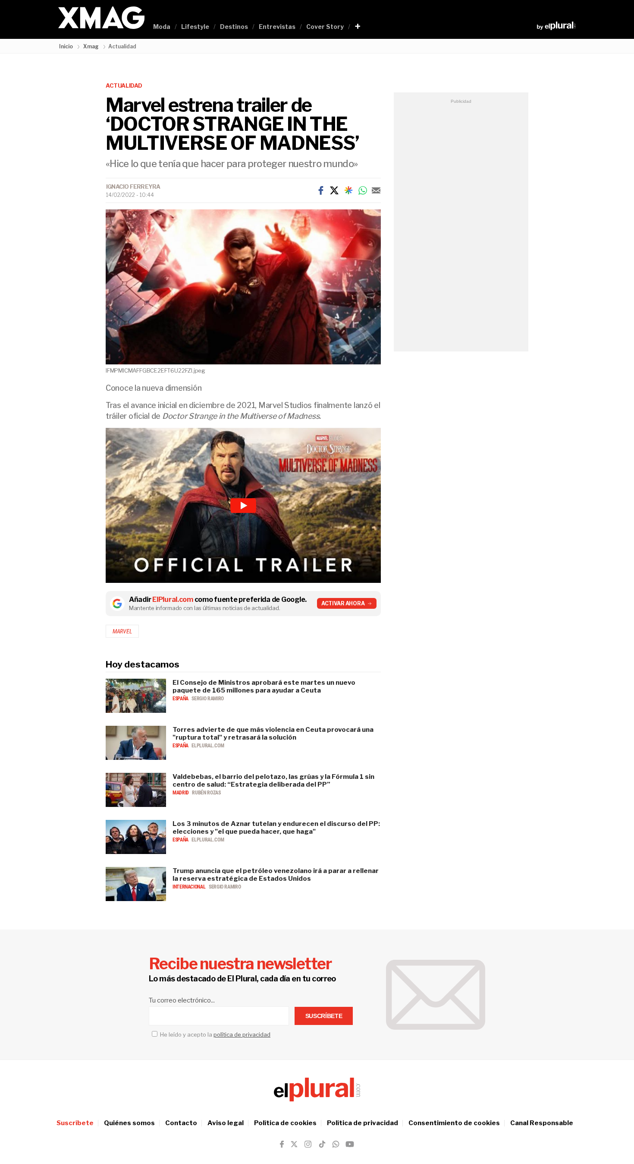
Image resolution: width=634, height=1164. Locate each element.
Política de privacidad (362, 1123)
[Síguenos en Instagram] (307, 1144)
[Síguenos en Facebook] (282, 1144)
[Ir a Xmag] (101, 18)
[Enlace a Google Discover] (348, 190)
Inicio (66, 46)
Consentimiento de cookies (454, 1123)
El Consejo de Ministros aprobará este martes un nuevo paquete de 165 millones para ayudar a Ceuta (264, 686)
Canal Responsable (541, 1123)
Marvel (122, 631)
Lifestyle (195, 26)
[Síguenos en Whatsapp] (335, 1144)
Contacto (181, 1123)
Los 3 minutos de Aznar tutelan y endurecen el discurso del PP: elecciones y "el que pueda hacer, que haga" (276, 827)
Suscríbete (75, 1123)
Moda (161, 26)
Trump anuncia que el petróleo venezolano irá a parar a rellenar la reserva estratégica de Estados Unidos (276, 874)
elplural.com (207, 746)
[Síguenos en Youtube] (349, 1144)
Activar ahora (343, 603)
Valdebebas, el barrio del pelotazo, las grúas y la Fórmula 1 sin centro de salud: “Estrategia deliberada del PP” (273, 780)
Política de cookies (285, 1123)
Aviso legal (225, 1123)
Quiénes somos (129, 1123)
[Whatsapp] (362, 190)
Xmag (91, 46)
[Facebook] (321, 190)
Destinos (234, 26)
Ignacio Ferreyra (133, 186)
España (181, 699)
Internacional (190, 887)
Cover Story (325, 26)
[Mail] (376, 190)
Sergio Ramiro (207, 699)
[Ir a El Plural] (556, 26)
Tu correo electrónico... (182, 1000)
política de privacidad (241, 1034)
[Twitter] (334, 190)
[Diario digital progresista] (317, 1089)
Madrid (181, 793)
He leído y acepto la (214, 1034)
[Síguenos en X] (294, 1144)
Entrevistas (277, 26)
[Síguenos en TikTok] (322, 1144)
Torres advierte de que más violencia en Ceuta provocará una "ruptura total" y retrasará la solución (273, 733)
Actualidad (124, 85)
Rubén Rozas (206, 793)
